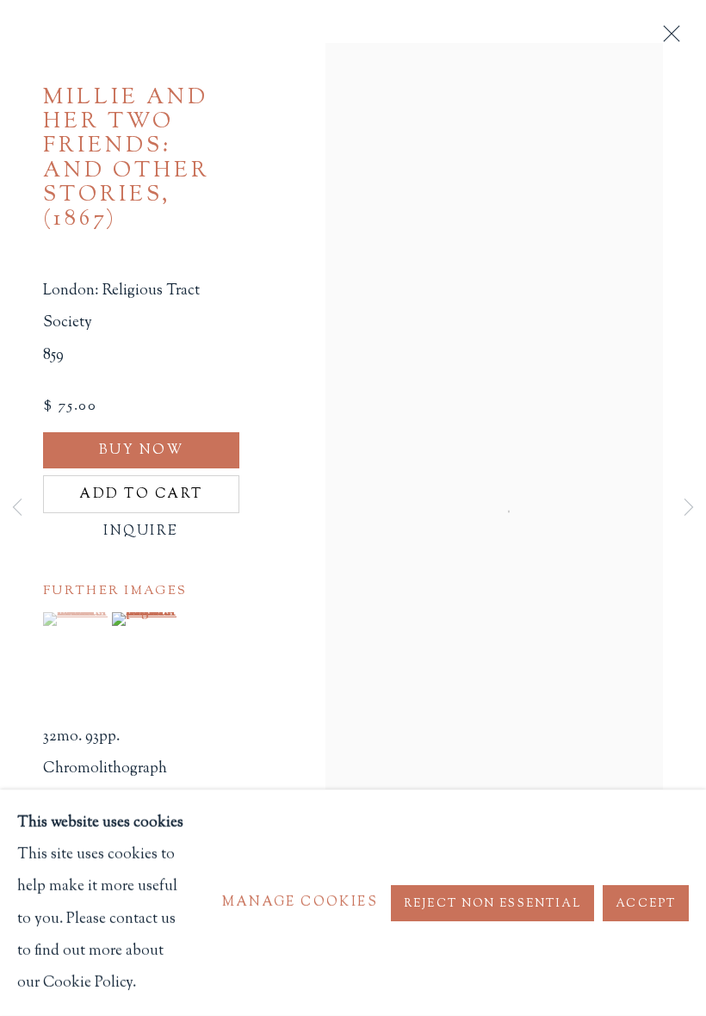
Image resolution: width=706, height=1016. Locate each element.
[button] (75, 619)
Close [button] (667, 39)
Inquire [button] (140, 531)
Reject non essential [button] (492, 903)
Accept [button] (646, 903)
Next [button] (689, 508)
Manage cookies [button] (300, 903)
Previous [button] (17, 508)
